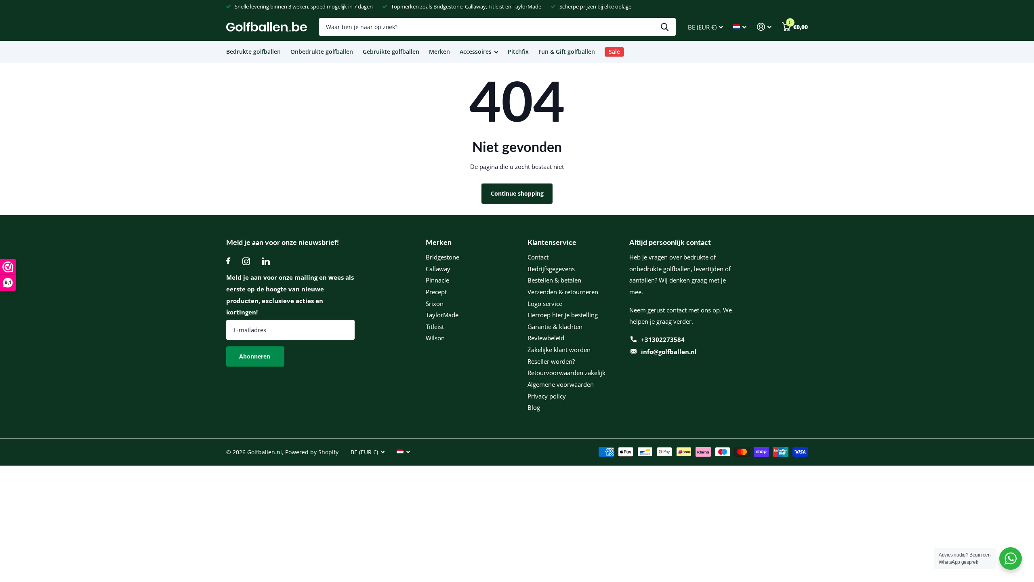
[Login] (764, 27)
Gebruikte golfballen (391, 51)
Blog (534, 407)
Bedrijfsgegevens (551, 269)
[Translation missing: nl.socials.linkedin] (266, 261)
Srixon (434, 303)
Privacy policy (547, 396)
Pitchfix (518, 51)
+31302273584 (663, 339)
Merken (439, 51)
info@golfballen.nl (669, 352)
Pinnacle (437, 280)
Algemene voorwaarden (561, 384)
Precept (436, 292)
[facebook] (228, 261)
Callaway (438, 269)
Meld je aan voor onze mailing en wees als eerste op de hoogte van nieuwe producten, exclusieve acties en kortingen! (290, 294)
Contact (538, 257)
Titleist (435, 327)
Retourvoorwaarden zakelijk (566, 373)
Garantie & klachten (555, 327)
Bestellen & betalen (554, 280)
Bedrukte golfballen (253, 51)
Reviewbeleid (546, 338)
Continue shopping (517, 193)
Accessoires (476, 51)
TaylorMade (442, 315)
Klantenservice (552, 242)
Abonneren (255, 356)
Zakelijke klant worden (559, 350)
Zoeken (665, 27)
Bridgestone (442, 257)
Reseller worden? (551, 361)
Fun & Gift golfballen (566, 51)
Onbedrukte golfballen (321, 51)
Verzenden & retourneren (563, 292)
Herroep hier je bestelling (563, 315)
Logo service (545, 303)
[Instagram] (246, 261)
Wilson (435, 338)
